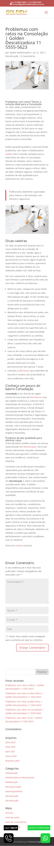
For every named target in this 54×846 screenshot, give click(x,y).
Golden (9, 154)
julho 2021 (10, 742)
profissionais (23, 370)
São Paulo (35, 397)
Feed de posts (12, 817)
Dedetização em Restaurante (19, 777)
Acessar (9, 812)
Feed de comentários (15, 822)
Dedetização (11, 773)
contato (19, 545)
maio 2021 (10, 746)
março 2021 (11, 756)
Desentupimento (13, 791)
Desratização (11, 56)
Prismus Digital (36, 841)
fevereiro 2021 (12, 760)
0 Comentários (28, 56)
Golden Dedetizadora (20, 52)
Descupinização (13, 786)
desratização (29, 446)
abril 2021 (10, 751)
